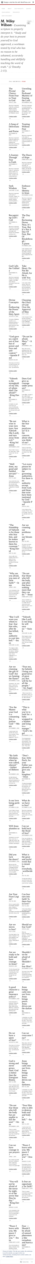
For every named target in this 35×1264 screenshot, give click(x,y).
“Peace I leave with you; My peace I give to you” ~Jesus (27, 1152)
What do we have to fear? (26, 802)
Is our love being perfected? (14, 802)
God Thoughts (18, 8)
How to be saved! (7, 15)
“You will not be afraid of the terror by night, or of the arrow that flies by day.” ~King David (14, 1193)
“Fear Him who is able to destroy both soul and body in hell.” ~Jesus (27, 1113)
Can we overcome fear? (27, 1035)
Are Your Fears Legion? (14, 896)
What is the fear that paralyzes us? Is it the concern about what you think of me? (27, 432)
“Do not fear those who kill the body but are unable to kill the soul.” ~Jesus (14, 1115)
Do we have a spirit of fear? (12, 1036)
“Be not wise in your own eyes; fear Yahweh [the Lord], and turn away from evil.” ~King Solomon (14, 433)
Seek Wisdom (13, 186)
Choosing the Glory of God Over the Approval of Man (26, 306)
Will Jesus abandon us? (14, 828)
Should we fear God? (27, 925)
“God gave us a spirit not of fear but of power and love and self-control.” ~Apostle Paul (14, 347)
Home (3, 8)
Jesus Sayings (6, 12)
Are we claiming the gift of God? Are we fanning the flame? (14, 672)
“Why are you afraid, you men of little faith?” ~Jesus (14, 579)
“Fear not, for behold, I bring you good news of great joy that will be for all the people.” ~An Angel (27, 677)
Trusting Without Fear (26, 126)
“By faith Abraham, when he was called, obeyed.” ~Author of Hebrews (14, 763)
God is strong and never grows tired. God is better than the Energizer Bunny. (14, 1070)
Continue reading (13, 117)
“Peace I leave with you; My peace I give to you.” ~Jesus (14, 1233)
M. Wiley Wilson (8, 23)
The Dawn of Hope (27, 156)
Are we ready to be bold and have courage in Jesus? (14, 958)
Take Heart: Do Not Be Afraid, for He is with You (27, 272)
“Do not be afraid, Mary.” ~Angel (27, 340)
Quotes (28, 8)
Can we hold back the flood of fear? (26, 829)
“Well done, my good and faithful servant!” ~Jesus (14, 470)
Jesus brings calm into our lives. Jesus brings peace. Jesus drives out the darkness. (27, 999)
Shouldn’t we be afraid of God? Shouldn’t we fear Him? (26, 959)
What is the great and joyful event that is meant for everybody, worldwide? (27, 864)
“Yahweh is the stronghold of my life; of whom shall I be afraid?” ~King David (14, 388)
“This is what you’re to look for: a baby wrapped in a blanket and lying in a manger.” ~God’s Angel (27, 720)
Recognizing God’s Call (13, 217)
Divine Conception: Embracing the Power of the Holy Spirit (14, 307)
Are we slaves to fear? (12, 927)
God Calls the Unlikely (14, 268)
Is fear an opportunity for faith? (27, 1184)
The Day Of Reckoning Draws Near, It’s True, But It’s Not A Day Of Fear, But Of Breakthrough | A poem (27, 229)
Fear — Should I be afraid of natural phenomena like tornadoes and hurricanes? (27, 1235)
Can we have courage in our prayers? (14, 1150)
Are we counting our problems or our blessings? (27, 532)
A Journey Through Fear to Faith (13, 158)
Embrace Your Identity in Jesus (26, 189)
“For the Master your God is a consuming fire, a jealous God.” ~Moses (14, 716)
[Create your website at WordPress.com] (17, 2)
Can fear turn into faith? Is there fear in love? (26, 899)
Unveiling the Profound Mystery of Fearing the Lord (27, 94)
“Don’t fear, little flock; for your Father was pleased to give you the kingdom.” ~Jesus (27, 766)
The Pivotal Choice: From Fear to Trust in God (14, 94)
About (9, 8)
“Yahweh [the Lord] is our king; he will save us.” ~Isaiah (27, 624)
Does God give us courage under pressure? (27, 383)
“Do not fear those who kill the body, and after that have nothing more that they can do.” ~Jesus (27, 584)
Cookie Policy (9, 1256)
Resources (16, 12)
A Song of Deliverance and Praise (14, 127)
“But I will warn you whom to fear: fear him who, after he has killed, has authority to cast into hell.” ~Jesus (14, 630)
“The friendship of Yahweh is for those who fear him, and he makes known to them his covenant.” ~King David (14, 538)
